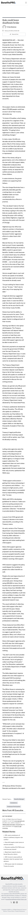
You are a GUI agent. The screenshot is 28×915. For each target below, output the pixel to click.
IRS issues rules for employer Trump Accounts (13, 865)
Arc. (11, 909)
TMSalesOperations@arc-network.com (12, 824)
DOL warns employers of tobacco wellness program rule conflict (13, 837)
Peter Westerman (12, 26)
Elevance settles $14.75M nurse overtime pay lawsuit (14, 848)
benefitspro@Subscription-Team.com (16, 899)
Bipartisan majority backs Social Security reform (12, 853)
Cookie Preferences (20, 911)
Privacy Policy (11, 911)
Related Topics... (7, 799)
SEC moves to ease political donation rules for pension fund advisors (13, 859)
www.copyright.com (19, 821)
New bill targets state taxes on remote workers (14, 843)
